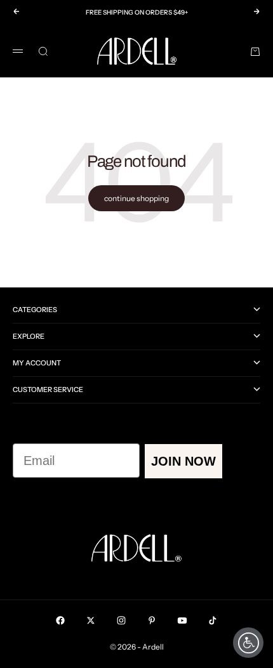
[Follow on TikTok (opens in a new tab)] (213, 620)
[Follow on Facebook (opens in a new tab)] (60, 620)
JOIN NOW (183, 461)
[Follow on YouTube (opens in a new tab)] (182, 620)
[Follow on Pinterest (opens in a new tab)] (152, 620)
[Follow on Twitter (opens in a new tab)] (91, 620)
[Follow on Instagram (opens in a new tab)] (121, 620)
